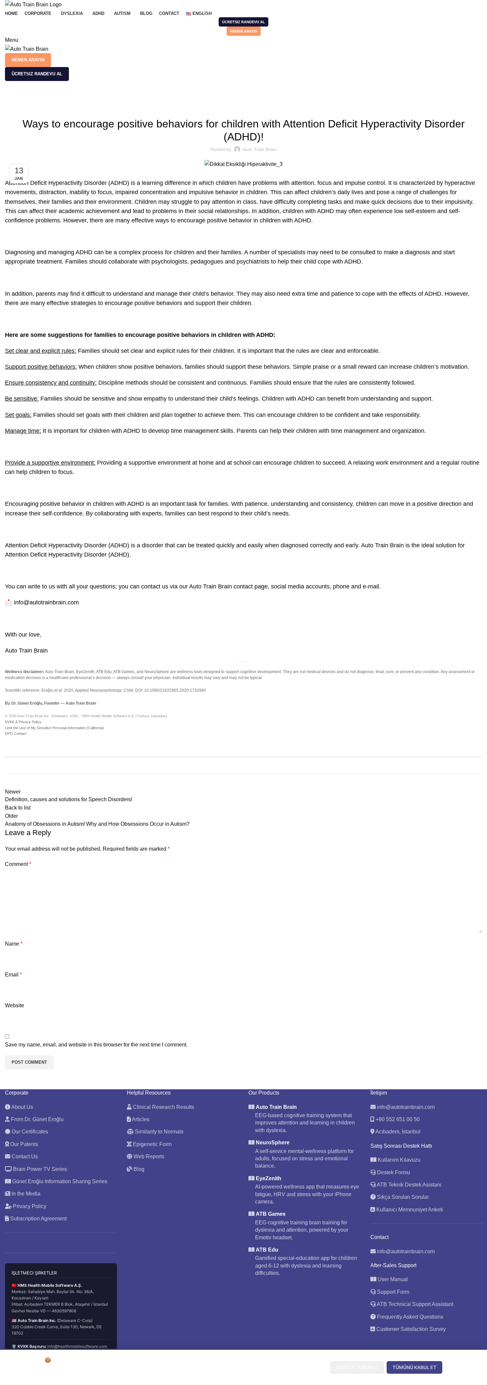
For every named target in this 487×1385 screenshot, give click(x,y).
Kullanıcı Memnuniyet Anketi (409, 1209)
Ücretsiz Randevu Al (243, 22)
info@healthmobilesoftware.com (77, 1346)
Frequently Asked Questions (410, 1317)
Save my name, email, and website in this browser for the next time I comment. (96, 1044)
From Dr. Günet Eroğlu (37, 1119)
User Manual (393, 1279)
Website (14, 1005)
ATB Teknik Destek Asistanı (408, 1185)
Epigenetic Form (152, 1144)
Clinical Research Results (163, 1107)
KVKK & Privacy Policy (23, 722)
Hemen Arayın (243, 31)
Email (13, 974)
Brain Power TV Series (39, 1169)
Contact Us (24, 1156)
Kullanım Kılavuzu (398, 1160)
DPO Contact (16, 733)
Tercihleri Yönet (299, 1367)
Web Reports (148, 1156)
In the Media (25, 1193)
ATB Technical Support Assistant (415, 1304)
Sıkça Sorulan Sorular (402, 1197)
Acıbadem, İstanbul (397, 1131)
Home (10, 98)
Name (14, 944)
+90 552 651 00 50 (398, 1119)
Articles (140, 1119)
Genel (28, 98)
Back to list (17, 807)
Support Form (393, 1292)
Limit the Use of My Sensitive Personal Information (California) (54, 728)
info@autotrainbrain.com (406, 1107)
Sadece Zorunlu (357, 1367)
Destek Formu (393, 1172)
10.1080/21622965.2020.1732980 (175, 690)
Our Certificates (29, 1131)
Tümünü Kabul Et (414, 1367)
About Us (21, 1107)
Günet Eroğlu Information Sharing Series (59, 1181)
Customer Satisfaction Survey (411, 1329)
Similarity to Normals (159, 1131)
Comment (18, 864)
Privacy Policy (29, 1206)
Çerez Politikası (162, 1374)
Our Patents (23, 1144)
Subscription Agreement (38, 1218)
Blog (138, 1169)
